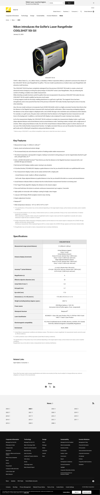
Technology (27, 439)
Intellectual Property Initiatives (31, 456)
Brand (7, 460)
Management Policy (83, 442)
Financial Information (84, 445)
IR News (81, 459)
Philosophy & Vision (10, 445)
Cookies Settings (66, 492)
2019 (75, 412)
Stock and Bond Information (85, 450)
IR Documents (82, 447)
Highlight (63, 467)
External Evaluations (65, 464)
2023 (75, 409)
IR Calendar (81, 456)
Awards (44, 453)
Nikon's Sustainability (65, 445)
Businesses (8, 450)
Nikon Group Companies (11, 457)
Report (62, 459)
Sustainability (65, 439)
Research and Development (30, 447)
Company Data (9, 447)
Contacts (8, 487)
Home (7, 20)
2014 (7, 419)
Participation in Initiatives (66, 461)
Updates (13, 481)
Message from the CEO (11, 442)
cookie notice (26, 492)
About (43, 442)
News (61, 15)
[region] (50, 492)
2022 (7, 412)
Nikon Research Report (29, 467)
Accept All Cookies (87, 492)
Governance (63, 456)
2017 (30, 416)
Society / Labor (64, 453)
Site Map (15, 487)
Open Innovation (28, 453)
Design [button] (32, 15)
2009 (30, 423)
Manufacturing (27, 450)
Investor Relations (84, 439)
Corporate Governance (84, 453)
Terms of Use (50, 487)
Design (44, 439)
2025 (30, 409)
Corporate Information (12, 439)
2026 (7, 409)
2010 (7, 423)
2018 (7, 416)
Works (43, 447)
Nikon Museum (9, 474)
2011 (75, 419)
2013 (30, 419)
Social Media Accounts (31, 481)
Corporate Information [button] (12, 15)
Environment (63, 450)
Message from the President (67, 442)
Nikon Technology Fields (29, 445)
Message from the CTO (29, 442)
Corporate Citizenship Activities (68, 470)
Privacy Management (25, 487)
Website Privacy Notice (39, 487)
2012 (52, 419)
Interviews (44, 450)
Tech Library (27, 459)
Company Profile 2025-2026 (12, 468)
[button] (81, 11)
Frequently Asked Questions (85, 461)
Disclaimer (81, 464)
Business (65, 11)
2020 (52, 412)
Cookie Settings (70, 487)
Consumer (74, 11)
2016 (52, 416)
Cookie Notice (59, 487)
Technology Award (28, 464)
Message (44, 445)
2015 (75, 416)
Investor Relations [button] (52, 15)
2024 (52, 409)
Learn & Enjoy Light (10, 471)
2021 (30, 412)
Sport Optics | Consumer (20, 362)
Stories (25, 461)
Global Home (56, 11)
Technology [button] (24, 15)
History (7, 463)
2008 (52, 423)
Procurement (9, 465)
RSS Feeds (20, 481)
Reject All (76, 492)
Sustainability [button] (40, 15)
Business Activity (64, 447)
